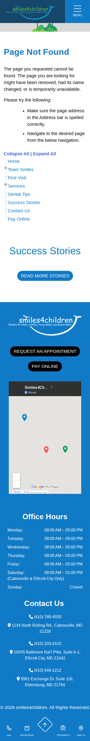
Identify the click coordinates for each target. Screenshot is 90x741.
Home (14, 161)
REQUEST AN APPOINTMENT (45, 351)
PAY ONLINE (45, 366)
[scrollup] (45, 724)
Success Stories (24, 202)
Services (16, 186)
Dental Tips (19, 194)
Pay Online (19, 219)
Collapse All (16, 153)
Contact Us (19, 210)
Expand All (44, 153)
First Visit (17, 177)
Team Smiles (21, 169)
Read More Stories (45, 275)
